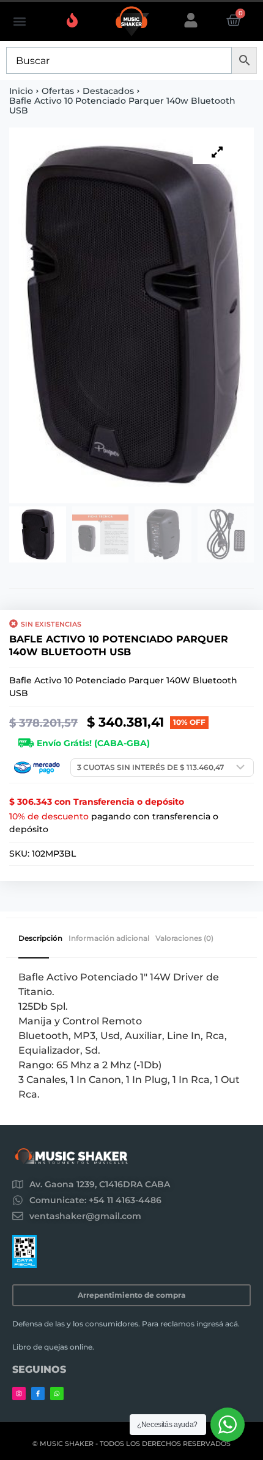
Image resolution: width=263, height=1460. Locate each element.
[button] (19, 22)
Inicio (21, 91)
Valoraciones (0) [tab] (184, 938)
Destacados (108, 91)
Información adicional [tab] (109, 938)
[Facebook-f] (38, 1393)
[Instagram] (19, 1393)
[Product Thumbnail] (217, 152)
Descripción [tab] (40, 938)
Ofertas (58, 91)
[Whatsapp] (57, 1393)
